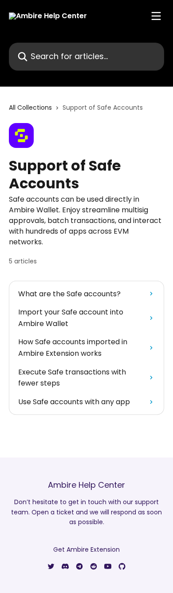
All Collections (30, 107)
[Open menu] (156, 16)
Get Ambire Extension (86, 549)
